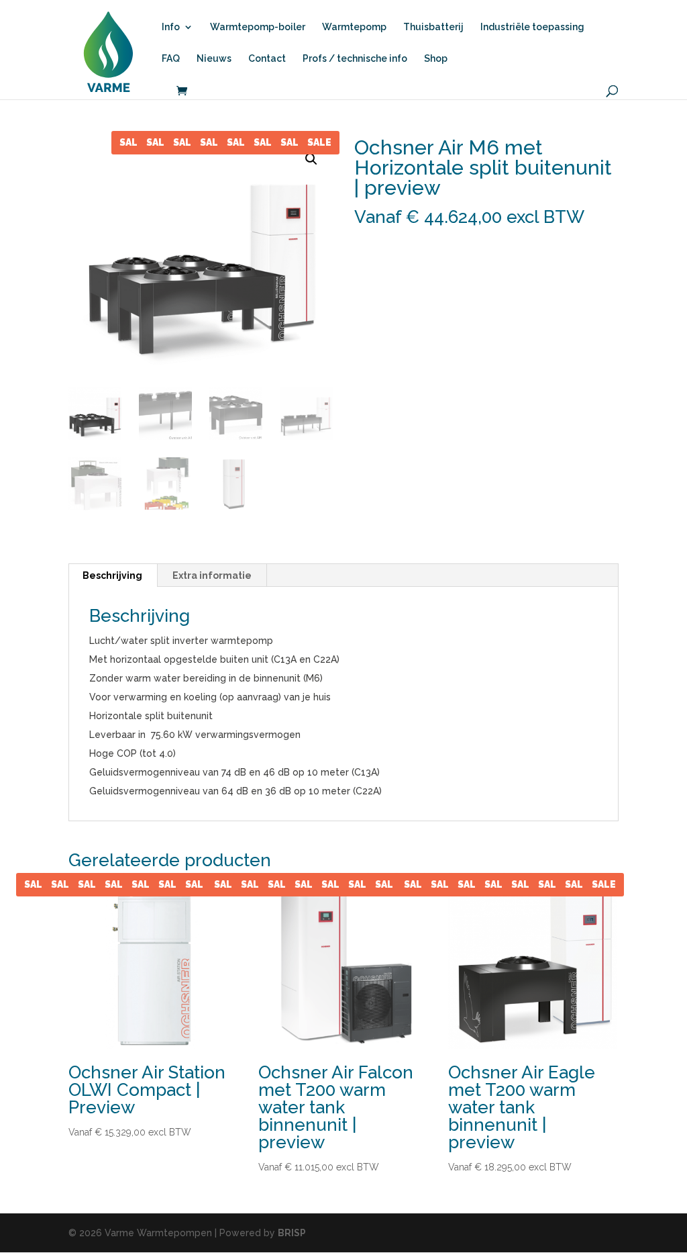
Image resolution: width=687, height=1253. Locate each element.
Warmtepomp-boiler (257, 27)
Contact (267, 59)
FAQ (171, 59)
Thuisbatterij (433, 27)
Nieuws (214, 59)
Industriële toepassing (532, 27)
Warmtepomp (354, 27)
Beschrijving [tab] (112, 575)
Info (171, 27)
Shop (435, 59)
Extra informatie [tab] (212, 575)
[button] (311, 159)
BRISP (292, 1232)
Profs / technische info (355, 59)
